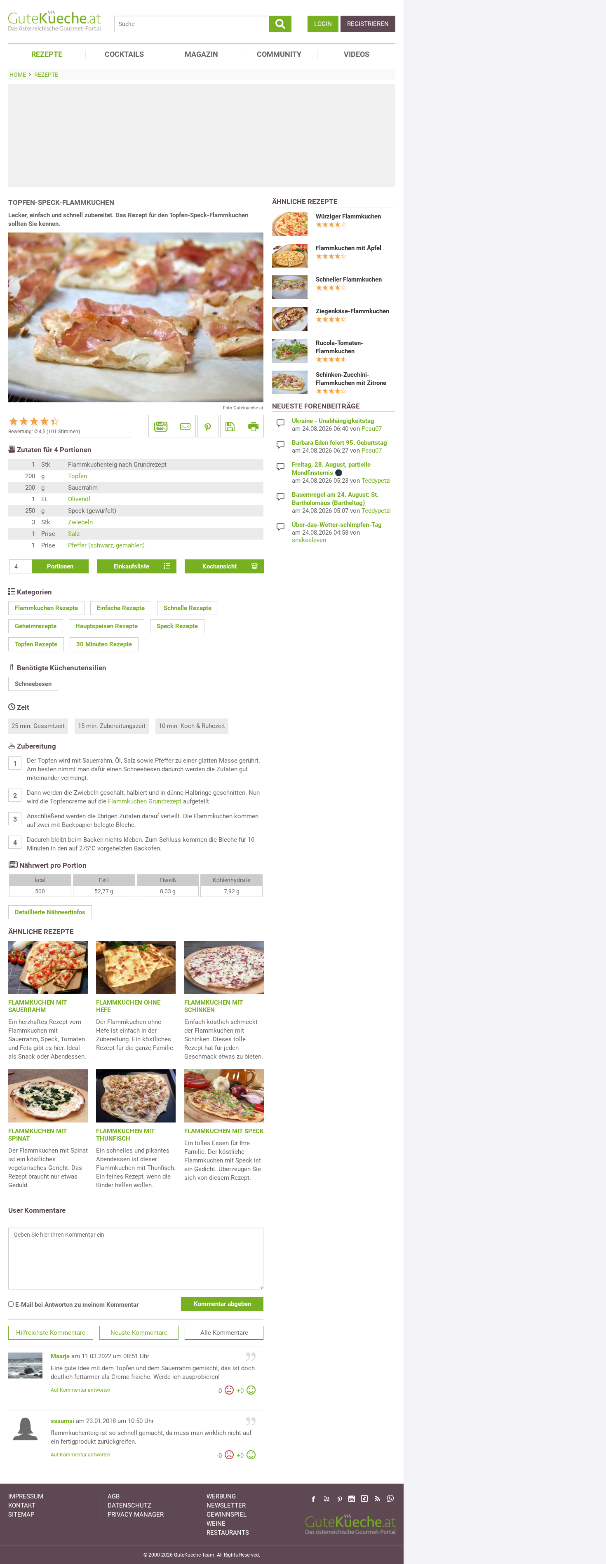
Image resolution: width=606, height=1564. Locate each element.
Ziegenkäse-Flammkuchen (352, 311)
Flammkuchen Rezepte (46, 608)
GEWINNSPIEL (227, 1514)
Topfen (77, 476)
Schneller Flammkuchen (349, 279)
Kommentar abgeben (222, 1304)
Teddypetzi (376, 480)
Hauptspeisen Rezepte (106, 626)
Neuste (138, 1332)
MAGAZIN (201, 54)
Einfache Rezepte (121, 608)
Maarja (60, 1356)
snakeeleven (309, 540)
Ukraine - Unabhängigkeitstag (333, 421)
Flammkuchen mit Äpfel (348, 248)
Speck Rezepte (177, 626)
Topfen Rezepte (36, 644)
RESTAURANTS (228, 1532)
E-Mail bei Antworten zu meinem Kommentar (76, 1304)
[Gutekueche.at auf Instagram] (351, 1499)
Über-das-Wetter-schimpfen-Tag (337, 524)
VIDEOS (356, 54)
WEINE (216, 1523)
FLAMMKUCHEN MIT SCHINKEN (213, 1006)
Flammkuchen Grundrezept (144, 801)
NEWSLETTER (226, 1505)
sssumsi (62, 1421)
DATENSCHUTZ (129, 1505)
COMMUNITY (279, 54)
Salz (74, 534)
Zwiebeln (80, 522)
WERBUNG (221, 1496)
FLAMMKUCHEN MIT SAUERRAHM (37, 1006)
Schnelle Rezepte (187, 608)
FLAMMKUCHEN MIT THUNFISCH (125, 1134)
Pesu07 (372, 428)
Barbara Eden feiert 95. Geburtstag (339, 442)
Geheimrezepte (35, 626)
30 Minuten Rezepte (104, 644)
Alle (224, 1332)
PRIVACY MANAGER (136, 1514)
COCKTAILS (124, 54)
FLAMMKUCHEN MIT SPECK (224, 1131)
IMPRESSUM (25, 1496)
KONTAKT (21, 1505)
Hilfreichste (50, 1332)
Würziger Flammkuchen (348, 216)
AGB (114, 1496)
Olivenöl (79, 499)
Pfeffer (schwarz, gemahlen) (106, 545)
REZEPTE (46, 54)
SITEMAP (21, 1514)
